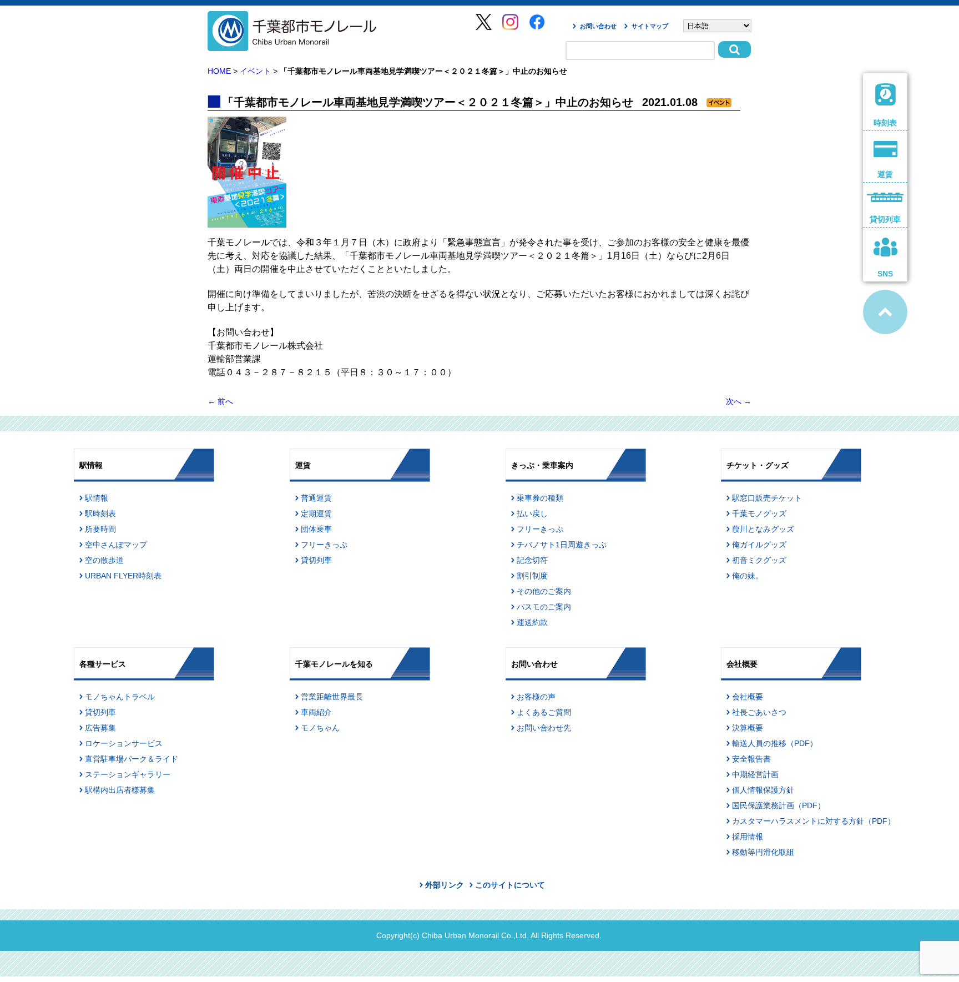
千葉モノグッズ (759, 513)
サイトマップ (650, 26)
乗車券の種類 (540, 497)
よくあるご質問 (544, 712)
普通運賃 (316, 497)
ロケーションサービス (124, 743)
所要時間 (100, 529)
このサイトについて (510, 884)
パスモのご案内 (544, 606)
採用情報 (747, 836)
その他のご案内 (544, 591)
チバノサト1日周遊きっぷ (562, 544)
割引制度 (532, 575)
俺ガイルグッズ (759, 544)
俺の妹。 (747, 575)
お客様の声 (536, 696)
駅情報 (96, 497)
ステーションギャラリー (127, 774)
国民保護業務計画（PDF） (778, 805)
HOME (219, 71)
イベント (255, 71)
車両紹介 (316, 712)
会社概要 (747, 696)
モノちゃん (320, 727)
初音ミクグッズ (759, 560)
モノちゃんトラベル (120, 696)
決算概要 (747, 727)
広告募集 (100, 727)
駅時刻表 (100, 513)
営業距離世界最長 (332, 696)
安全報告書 (751, 758)
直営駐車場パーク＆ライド (131, 758)
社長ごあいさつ (759, 712)
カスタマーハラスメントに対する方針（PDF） (813, 821)
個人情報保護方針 (763, 789)
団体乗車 (316, 529)
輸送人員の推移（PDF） (774, 743)
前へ (220, 401)
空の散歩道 (104, 560)
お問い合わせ (598, 26)
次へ (738, 401)
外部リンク (444, 884)
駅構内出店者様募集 (120, 789)
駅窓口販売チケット (767, 497)
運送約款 (532, 622)
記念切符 (532, 560)
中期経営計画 (755, 774)
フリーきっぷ (324, 544)
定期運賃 (316, 513)
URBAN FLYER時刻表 (123, 575)
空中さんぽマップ (116, 544)
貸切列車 (316, 560)
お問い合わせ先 (544, 727)
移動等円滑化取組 (763, 852)
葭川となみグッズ (763, 529)
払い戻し (532, 513)
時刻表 (885, 122)
